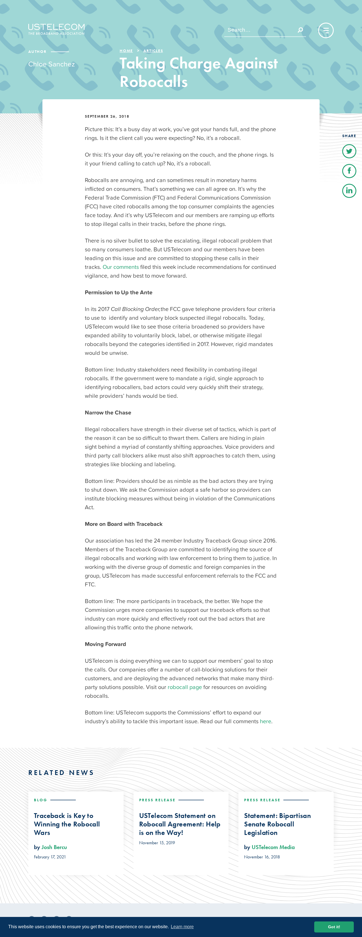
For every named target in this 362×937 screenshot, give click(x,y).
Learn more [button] (182, 926)
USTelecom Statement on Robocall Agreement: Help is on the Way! (180, 824)
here (265, 721)
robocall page (185, 687)
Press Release (157, 799)
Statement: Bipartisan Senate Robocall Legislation (277, 824)
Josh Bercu (54, 847)
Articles (153, 50)
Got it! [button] (334, 927)
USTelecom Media (273, 847)
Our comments (121, 267)
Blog (41, 799)
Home (126, 50)
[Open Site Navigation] (326, 30)
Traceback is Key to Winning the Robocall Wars (67, 824)
